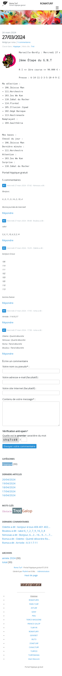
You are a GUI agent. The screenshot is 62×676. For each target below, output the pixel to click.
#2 (4, 221)
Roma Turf (13, 3)
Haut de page (31, 575)
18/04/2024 (8, 487)
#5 (4, 330)
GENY (34, 612)
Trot (32, 46)
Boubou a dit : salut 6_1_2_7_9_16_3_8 (23, 530)
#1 (4, 185)
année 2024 (9, 558)
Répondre (7, 213)
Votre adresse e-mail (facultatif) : (20, 377)
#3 (4, 248)
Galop (27, 510)
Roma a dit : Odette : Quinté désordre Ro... (26, 538)
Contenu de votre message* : (18, 399)
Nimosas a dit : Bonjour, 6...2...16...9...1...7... (27, 535)
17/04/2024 (8, 491)
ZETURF (34, 608)
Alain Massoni (34, 659)
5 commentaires (24, 42)
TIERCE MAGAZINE (33, 619)
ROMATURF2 (34, 600)
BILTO (34, 639)
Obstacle (7, 511)
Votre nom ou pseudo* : (15, 366)
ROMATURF (46, 3)
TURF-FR (34, 627)
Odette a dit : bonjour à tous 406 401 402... (26, 527)
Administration (43, 571)
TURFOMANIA (34, 655)
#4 (4, 311)
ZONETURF (34, 643)
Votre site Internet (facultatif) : (19, 388)
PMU (34, 616)
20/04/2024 (8, 479)
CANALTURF (34, 647)
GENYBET (34, 635)
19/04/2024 (8, 483)
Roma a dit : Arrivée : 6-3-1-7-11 (20, 542)
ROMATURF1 (34, 631)
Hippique (16, 46)
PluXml (25, 571)
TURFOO (34, 651)
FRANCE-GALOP (34, 624)
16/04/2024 (8, 495)
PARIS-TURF (33, 604)
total (5, 562)
